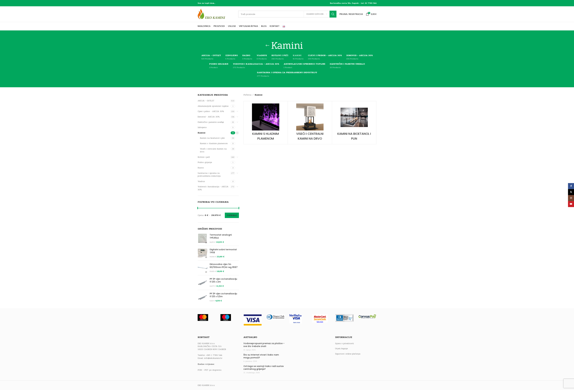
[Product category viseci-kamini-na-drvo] (310, 122)
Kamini (201, 132)
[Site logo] (216, 14)
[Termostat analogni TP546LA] (202, 238)
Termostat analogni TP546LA (221, 236)
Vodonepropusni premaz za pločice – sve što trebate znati (264, 345)
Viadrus (201, 181)
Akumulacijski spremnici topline (213, 106)
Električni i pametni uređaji (211, 122)
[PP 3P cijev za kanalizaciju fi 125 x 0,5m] (202, 297)
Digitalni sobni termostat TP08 (223, 251)
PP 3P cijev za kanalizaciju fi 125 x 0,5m (223, 295)
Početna (247, 94)
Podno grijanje (205, 162)
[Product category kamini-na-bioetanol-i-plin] (354, 122)
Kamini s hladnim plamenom (214, 143)
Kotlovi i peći (204, 157)
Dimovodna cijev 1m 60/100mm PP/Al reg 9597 (224, 266)
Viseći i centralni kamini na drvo (213, 150)
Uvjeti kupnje (341, 348)
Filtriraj (232, 215)
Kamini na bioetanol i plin (212, 138)
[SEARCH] (333, 14)
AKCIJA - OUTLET (206, 100)
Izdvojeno (202, 127)
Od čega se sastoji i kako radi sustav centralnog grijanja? (263, 368)
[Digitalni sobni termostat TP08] (202, 253)
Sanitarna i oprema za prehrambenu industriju (209, 175)
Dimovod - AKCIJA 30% (209, 116)
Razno (201, 167)
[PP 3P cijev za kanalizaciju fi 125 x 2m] (202, 283)
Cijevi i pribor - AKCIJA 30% (211, 111)
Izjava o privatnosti (344, 343)
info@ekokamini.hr (213, 358)
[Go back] (267, 46)
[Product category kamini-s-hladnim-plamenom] (265, 122)
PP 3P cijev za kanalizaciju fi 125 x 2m (223, 280)
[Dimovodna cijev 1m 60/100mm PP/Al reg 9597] (202, 268)
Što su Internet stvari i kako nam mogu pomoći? (261, 356)
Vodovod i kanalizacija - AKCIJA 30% (213, 188)
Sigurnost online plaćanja (347, 353)
